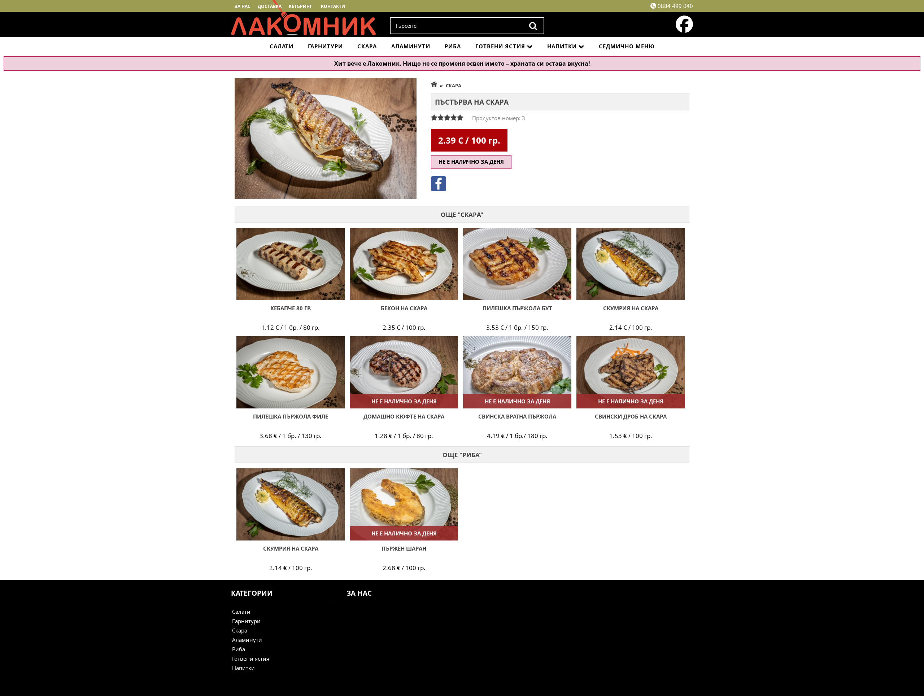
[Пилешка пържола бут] (517, 264)
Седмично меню (627, 46)
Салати (281, 46)
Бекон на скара (404, 308)
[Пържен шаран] (404, 504)
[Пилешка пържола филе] (290, 372)
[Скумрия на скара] (630, 264)
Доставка (270, 6)
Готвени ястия (500, 46)
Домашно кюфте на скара (403, 416)
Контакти (333, 6)
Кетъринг (300, 6)
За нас (242, 6)
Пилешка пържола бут (517, 308)
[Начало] (434, 85)
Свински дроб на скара (631, 416)
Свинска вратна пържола (517, 416)
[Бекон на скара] (404, 264)
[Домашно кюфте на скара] (404, 372)
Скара (367, 46)
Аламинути (410, 46)
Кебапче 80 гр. (290, 308)
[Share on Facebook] (438, 189)
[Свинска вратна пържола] (517, 372)
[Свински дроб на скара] (630, 372)
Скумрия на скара (630, 308)
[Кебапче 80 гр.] (290, 264)
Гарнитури (325, 46)
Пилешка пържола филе (290, 416)
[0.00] (447, 118)
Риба (453, 46)
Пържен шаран (404, 548)
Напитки (562, 46)
